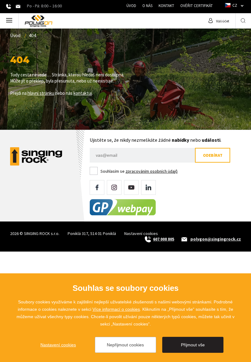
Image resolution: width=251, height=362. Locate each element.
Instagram (114, 187)
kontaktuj (82, 93)
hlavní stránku (41, 93)
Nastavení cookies (141, 233)
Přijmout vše (193, 344)
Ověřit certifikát (196, 5)
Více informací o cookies (116, 309)
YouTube (131, 187)
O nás (147, 5)
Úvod (131, 5)
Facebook (97, 187)
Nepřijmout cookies (125, 344)
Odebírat (213, 155)
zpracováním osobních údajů (152, 171)
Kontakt (166, 5)
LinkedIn (148, 187)
